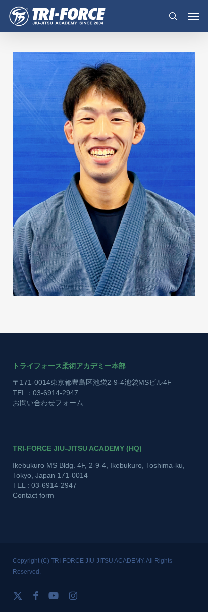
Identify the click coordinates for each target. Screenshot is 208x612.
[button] (193, 16)
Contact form (33, 495)
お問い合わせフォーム (48, 403)
